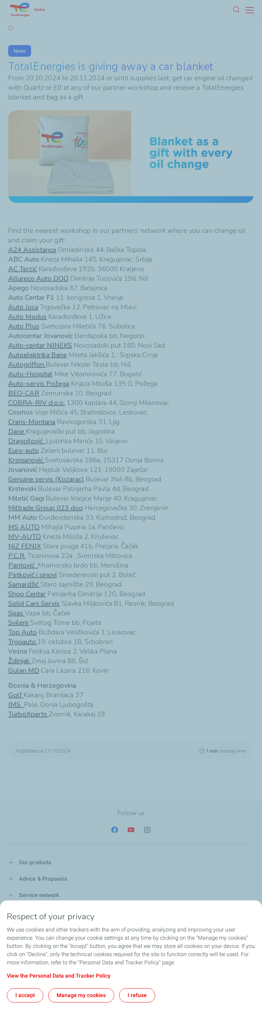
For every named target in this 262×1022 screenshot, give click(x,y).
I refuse (137, 995)
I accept (25, 995)
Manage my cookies (81, 995)
